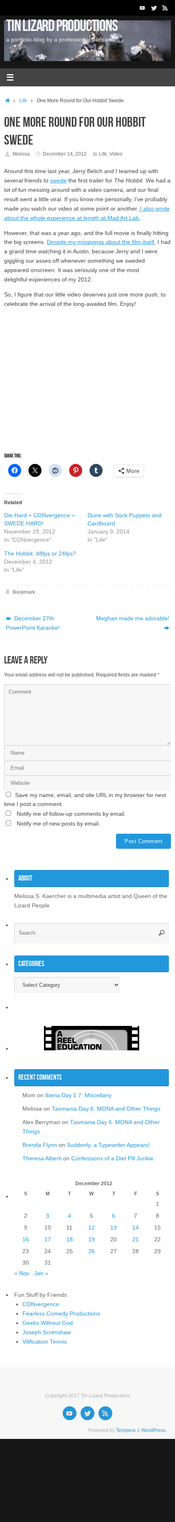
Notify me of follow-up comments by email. (71, 814)
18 (69, 1239)
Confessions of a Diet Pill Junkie (112, 1158)
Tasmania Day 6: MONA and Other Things (106, 1109)
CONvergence (40, 1304)
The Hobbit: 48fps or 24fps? (40, 553)
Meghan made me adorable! (132, 618)
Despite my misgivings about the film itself (100, 242)
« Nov (21, 1273)
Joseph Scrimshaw (46, 1332)
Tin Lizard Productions (62, 25)
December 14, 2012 (65, 154)
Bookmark (24, 592)
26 (91, 1251)
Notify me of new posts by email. (58, 824)
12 (91, 1228)
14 (135, 1228)
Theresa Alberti (41, 1158)
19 (91, 1239)
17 (47, 1239)
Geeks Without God (47, 1323)
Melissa (21, 154)
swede (58, 181)
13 (113, 1228)
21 (135, 1239)
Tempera (126, 1430)
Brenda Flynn (39, 1145)
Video (115, 154)
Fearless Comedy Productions (61, 1314)
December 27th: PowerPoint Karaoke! (33, 623)
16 (25, 1239)
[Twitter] (154, 7)
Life (23, 100)
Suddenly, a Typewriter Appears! (108, 1145)
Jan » (41, 1273)
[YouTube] (142, 7)
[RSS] (165, 7)
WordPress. (154, 1430)
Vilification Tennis (44, 1342)
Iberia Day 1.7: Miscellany (78, 1095)
